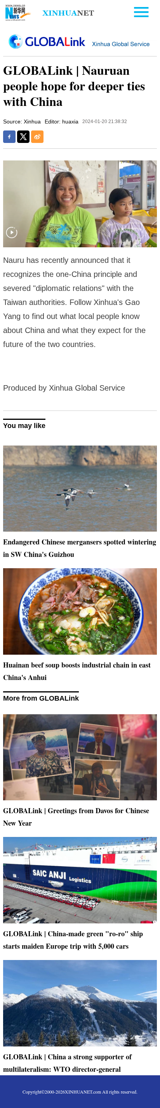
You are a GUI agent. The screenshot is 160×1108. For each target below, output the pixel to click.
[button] (11, 237)
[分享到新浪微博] (37, 136)
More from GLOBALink (41, 698)
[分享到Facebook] (9, 136)
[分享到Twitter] (23, 136)
